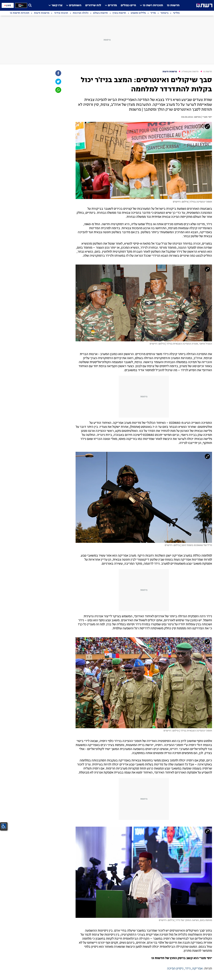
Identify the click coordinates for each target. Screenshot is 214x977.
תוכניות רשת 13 (153, 5)
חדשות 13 (173, 5)
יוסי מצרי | (206, 117)
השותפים (75, 5)
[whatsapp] (58, 90)
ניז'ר (188, 969)
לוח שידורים (93, 5)
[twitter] (58, 81)
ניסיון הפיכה (175, 969)
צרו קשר (56, 5)
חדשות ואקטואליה (190, 71)
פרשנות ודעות (170, 71)
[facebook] (58, 73)
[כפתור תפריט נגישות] (3, 825)
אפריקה (197, 969)
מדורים (112, 5)
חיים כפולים (128, 5)
